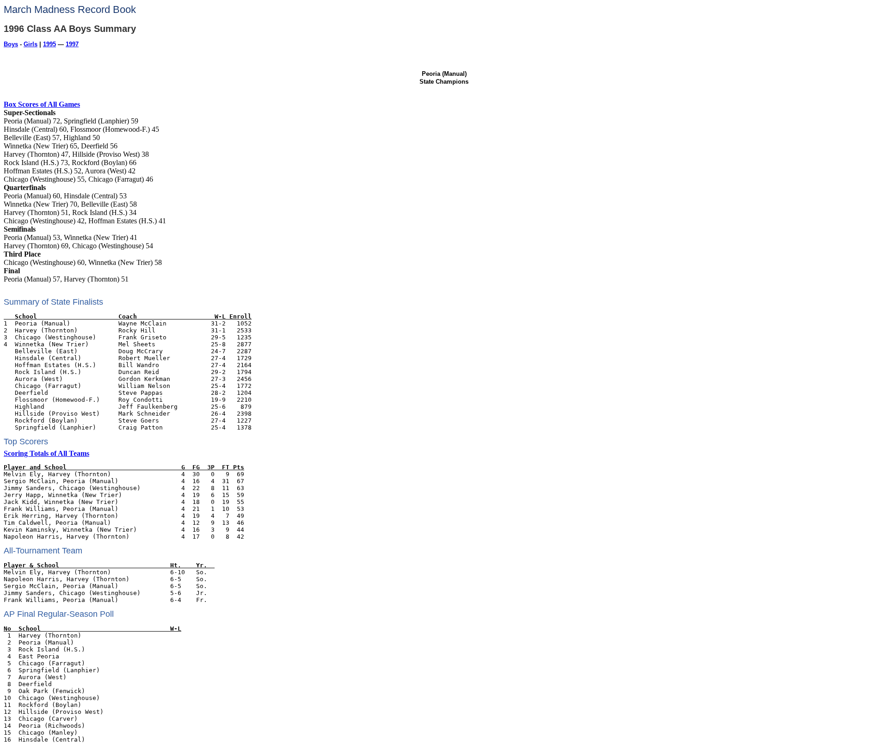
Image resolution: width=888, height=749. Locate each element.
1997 (72, 44)
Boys (11, 44)
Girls (30, 44)
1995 (49, 44)
